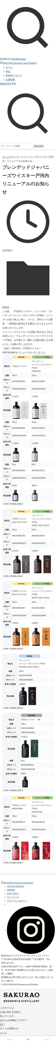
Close (38, 146)
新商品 (5, 307)
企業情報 (10, 79)
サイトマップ (13, 897)
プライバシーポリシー (17, 901)
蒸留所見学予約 (8, 84)
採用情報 (11, 890)
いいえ (3, 1032)
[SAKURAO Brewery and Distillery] (18, 63)
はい (2, 1024)
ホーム (9, 67)
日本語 (13, 59)
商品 (8, 71)
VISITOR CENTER (15, 886)
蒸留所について (14, 75)
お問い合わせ (13, 893)
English (22, 59)
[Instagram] (31, 930)
